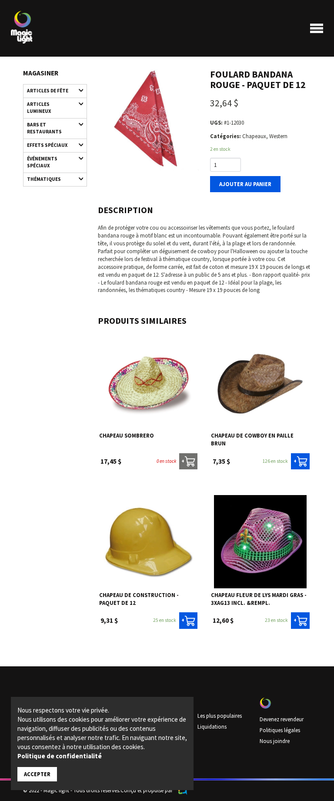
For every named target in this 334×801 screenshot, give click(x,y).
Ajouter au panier (245, 183)
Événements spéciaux (42, 162)
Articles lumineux (39, 107)
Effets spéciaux (47, 145)
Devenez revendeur (282, 719)
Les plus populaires (219, 715)
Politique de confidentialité (59, 756)
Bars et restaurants (44, 128)
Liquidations (212, 726)
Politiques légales (280, 729)
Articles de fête (47, 91)
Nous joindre (275, 740)
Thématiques (44, 179)
